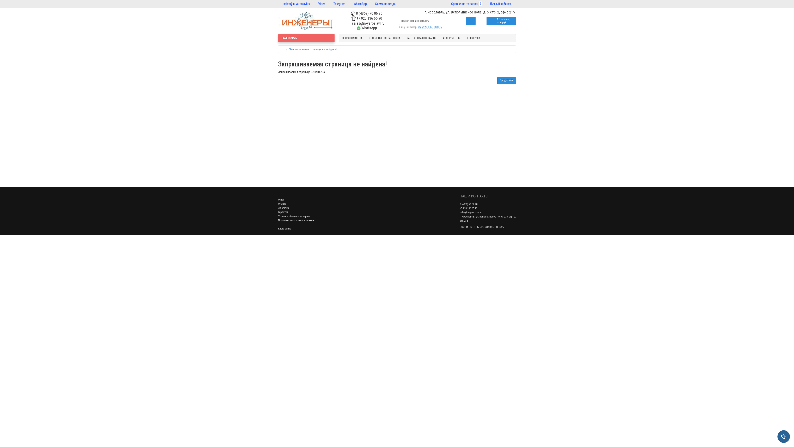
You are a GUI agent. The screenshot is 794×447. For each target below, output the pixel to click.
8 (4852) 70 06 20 (368, 13)
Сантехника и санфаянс (421, 38)
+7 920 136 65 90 (369, 18)
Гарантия (283, 212)
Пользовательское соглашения (296, 220)
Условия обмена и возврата (294, 216)
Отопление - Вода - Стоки (384, 38)
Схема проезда (385, 4)
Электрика (473, 38)
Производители (352, 38)
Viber (321, 4)
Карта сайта (284, 228)
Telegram (338, 4)
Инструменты (451, 38)
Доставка (283, 207)
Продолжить (506, 80)
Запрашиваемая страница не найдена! (313, 49)
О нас (281, 199)
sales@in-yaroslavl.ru (296, 4)
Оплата (282, 203)
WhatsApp (360, 4)
